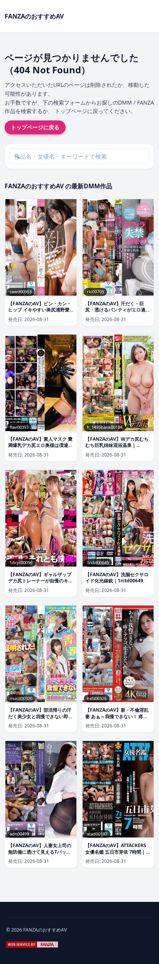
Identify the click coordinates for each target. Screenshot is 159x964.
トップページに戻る (35, 127)
